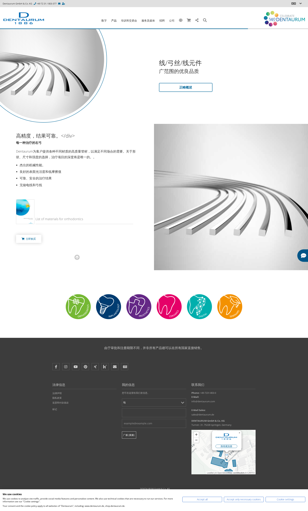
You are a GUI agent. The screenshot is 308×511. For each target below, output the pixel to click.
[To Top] (297, 480)
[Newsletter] (124, 366)
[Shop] (189, 20)
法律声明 (57, 393)
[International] (180, 20)
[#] (199, 306)
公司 (171, 20)
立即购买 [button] (30, 238)
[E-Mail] (114, 366)
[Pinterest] (85, 366)
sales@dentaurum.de (202, 414)
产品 (114, 20)
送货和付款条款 (60, 402)
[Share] (197, 20)
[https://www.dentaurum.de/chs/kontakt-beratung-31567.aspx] (63, 3)
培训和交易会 (129, 20)
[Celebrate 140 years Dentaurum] (284, 19)
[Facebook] (56, 366)
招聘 (162, 20)
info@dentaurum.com (203, 401)
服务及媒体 (148, 20)
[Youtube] (75, 366)
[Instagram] (65, 366)
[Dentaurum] (26, 18)
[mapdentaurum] (223, 452)
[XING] (95, 366)
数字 (104, 20)
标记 (54, 409)
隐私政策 (57, 397)
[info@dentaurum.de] (59, 3)
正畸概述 (185, 87)
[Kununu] (105, 366)
